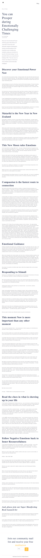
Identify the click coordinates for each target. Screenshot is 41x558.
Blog (38, 3)
